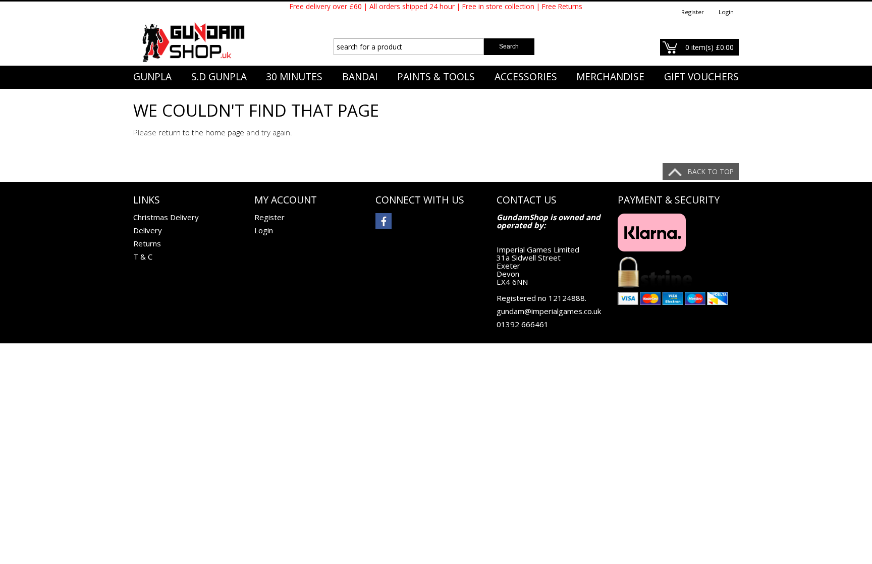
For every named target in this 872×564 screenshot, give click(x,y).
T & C (142, 256)
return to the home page (201, 132)
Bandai (360, 76)
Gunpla (152, 76)
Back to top (711, 171)
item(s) (709, 47)
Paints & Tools (436, 76)
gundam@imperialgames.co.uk (549, 311)
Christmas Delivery (166, 217)
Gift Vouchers (701, 76)
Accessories (526, 76)
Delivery (147, 230)
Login (726, 12)
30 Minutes (294, 76)
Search (509, 46)
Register (692, 12)
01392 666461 (523, 324)
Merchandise (610, 76)
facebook (383, 221)
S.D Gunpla (219, 76)
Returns (147, 243)
